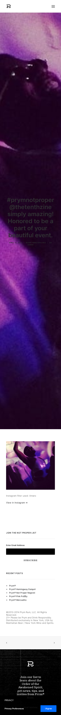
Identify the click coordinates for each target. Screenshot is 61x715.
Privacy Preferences (14, 708)
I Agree (48, 708)
